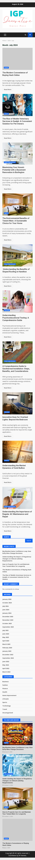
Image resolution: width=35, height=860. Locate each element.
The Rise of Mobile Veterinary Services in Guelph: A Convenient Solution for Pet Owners (17, 105)
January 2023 (6, 651)
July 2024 (5, 606)
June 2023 (5, 634)
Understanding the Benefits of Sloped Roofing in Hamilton (17, 255)
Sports (6, 213)
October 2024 (7, 603)
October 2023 (7, 623)
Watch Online (30, 34)
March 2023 (6, 644)
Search (6, 537)
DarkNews (12, 855)
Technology (6, 706)
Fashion (5, 685)
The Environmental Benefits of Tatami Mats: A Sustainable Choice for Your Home (17, 204)
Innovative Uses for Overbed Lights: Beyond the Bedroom (17, 403)
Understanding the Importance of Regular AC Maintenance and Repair (17, 498)
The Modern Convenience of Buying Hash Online (17, 59)
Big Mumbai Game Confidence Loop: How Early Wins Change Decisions (17, 734)
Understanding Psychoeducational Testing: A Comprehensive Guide (17, 301)
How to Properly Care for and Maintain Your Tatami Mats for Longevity (17, 799)
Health (6, 67)
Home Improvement (9, 162)
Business (5, 681)
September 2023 (8, 627)
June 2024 (5, 610)
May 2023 (5, 637)
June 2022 (5, 661)
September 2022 (8, 658)
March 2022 (6, 672)
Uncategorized (7, 713)
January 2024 (6, 613)
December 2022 (7, 654)
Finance (6, 460)
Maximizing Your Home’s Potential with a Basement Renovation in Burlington (17, 154)
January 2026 (6, 599)
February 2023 (7, 648)
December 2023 (7, 616)
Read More (7, 89)
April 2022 (5, 668)
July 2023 (5, 630)
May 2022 (5, 665)
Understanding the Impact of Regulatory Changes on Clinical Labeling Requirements (16, 559)
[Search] (25, 35)
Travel (4, 709)
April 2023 (5, 641)
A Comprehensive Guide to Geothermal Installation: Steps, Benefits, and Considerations (17, 352)
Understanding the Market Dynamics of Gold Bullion (17, 452)
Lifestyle (6, 310)
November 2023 (7, 620)
